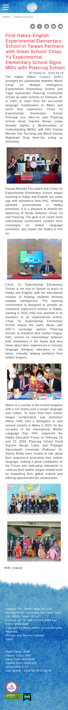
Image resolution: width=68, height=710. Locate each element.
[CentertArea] (0, 15)
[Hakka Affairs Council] (34, 8)
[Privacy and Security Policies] (24, 635)
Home (6, 16)
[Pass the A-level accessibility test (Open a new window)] (13, 695)
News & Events (23, 16)
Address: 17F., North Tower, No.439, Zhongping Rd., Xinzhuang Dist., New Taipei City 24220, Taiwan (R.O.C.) (33, 612)
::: (6, 604)
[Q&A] (9, 639)
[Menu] (6, 6)
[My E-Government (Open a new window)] (27, 696)
